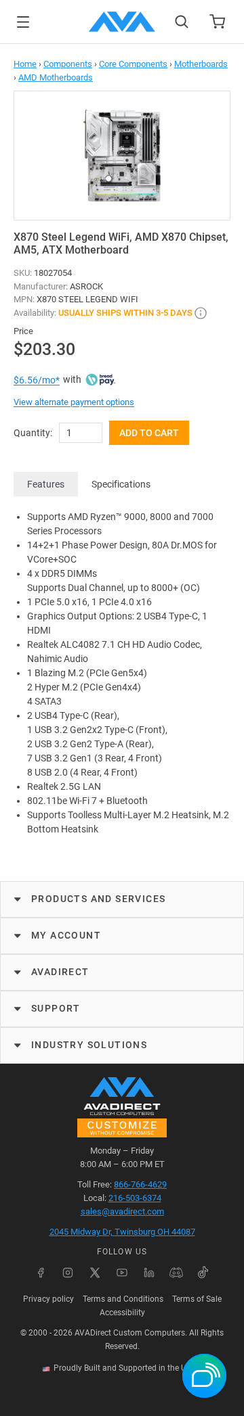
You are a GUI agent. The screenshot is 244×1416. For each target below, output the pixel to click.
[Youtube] (122, 1272)
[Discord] (176, 1272)
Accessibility (122, 1312)
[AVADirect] (122, 21)
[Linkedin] (149, 1272)
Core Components (133, 64)
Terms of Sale (197, 1299)
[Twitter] (94, 1272)
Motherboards (201, 64)
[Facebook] (40, 1272)
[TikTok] (203, 1272)
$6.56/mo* (37, 380)
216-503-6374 (134, 1198)
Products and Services (98, 898)
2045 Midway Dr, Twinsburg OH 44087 (122, 1232)
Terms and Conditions (123, 1299)
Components (67, 64)
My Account (66, 935)
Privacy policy (48, 1299)
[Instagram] (67, 1272)
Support (56, 1008)
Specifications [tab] (121, 484)
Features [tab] (45, 484)
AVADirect (60, 971)
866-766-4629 (140, 1184)
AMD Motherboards (55, 77)
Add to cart (149, 432)
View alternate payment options (74, 402)
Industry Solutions (89, 1044)
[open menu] (23, 21)
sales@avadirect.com (122, 1211)
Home (25, 64)
